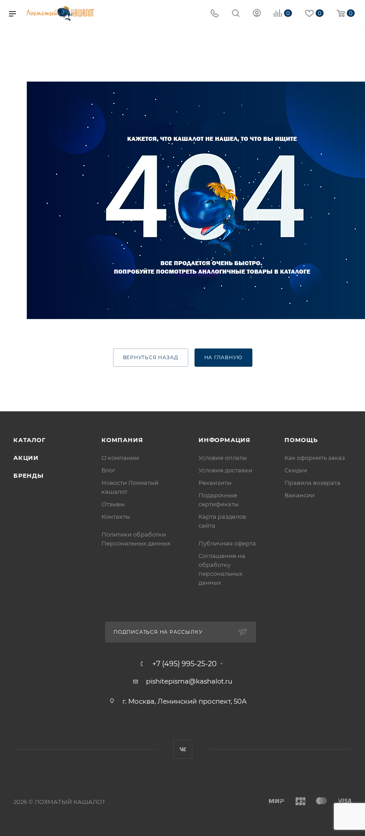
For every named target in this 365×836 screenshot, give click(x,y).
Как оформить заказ (314, 457)
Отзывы (113, 504)
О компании (120, 457)
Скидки (295, 470)
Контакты (115, 516)
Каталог (29, 439)
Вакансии (299, 495)
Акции (26, 457)
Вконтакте (182, 749)
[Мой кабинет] (257, 14)
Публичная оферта (227, 543)
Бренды (28, 475)
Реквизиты (215, 482)
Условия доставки (225, 470)
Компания (122, 439)
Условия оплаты (223, 457)
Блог (108, 470)
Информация (225, 439)
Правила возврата (312, 482)
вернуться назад (150, 357)
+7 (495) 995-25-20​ (184, 664)
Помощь (301, 439)
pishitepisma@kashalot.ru (189, 681)
